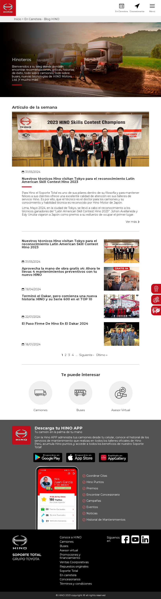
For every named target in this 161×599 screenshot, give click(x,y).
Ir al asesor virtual (156, 299)
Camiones (40, 396)
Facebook (125, 539)
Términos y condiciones (76, 583)
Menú (152, 8)
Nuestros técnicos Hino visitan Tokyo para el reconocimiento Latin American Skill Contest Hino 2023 (78, 180)
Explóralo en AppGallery (113, 457)
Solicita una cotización (156, 310)
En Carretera (121, 8)
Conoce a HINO (70, 537)
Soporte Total (69, 571)
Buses (80, 396)
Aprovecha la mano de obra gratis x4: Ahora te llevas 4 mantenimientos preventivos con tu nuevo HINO (61, 271)
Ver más (131, 221)
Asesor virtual (69, 550)
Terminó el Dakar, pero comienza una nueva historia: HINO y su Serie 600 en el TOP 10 (59, 298)
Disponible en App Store (80, 457)
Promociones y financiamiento (70, 556)
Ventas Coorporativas (74, 562)
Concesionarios (137, 8)
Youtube (135, 539)
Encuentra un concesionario (156, 289)
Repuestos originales (74, 566)
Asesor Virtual (121, 396)
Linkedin (145, 539)
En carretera (68, 575)
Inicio (17, 19)
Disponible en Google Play (47, 457)
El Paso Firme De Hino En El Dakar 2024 (55, 323)
